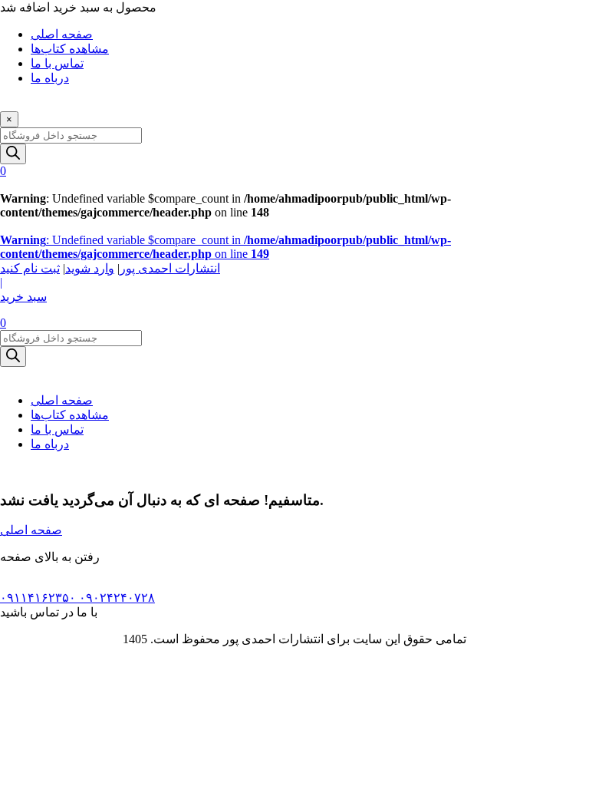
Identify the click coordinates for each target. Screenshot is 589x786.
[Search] (13, 154)
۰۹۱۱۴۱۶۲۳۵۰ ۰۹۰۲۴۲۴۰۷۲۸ (77, 597)
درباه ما (50, 444)
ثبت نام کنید (30, 268)
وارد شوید (89, 268)
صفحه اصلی (62, 400)
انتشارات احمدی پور (170, 268)
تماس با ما (57, 429)
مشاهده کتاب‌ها (70, 414)
